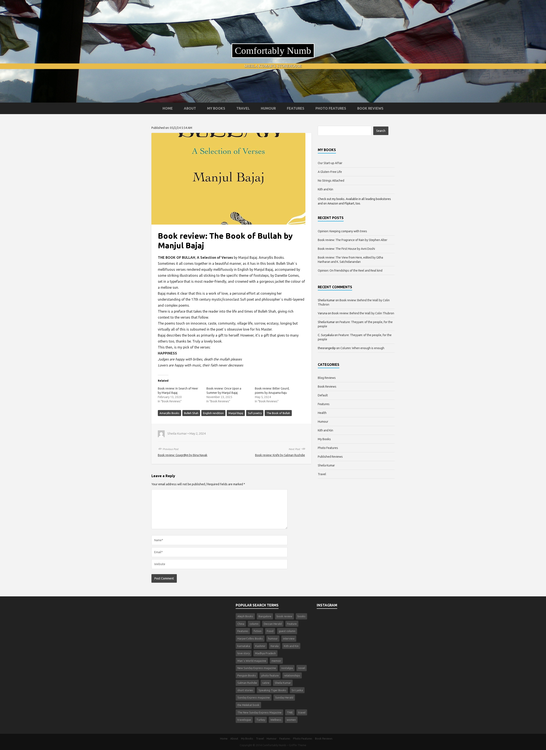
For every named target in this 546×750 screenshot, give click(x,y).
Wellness (275, 719)
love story (243, 653)
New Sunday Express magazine (256, 667)
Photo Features (330, 108)
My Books (216, 108)
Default (323, 395)
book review (284, 616)
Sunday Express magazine (253, 697)
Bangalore (264, 616)
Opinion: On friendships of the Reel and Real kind (350, 270)
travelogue (244, 719)
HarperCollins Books (250, 638)
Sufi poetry (255, 413)
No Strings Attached (331, 180)
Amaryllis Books (169, 413)
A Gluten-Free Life (330, 172)
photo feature (270, 675)
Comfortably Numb (273, 50)
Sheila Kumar (326, 465)
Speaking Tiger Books (272, 690)
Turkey (260, 719)
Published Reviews (330, 456)
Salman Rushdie (247, 682)
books (301, 616)
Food (270, 630)
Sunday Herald (284, 697)
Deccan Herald (273, 623)
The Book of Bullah (278, 413)
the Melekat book (248, 704)
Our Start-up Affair (330, 163)
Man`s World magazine (251, 660)
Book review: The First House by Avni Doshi (346, 248)
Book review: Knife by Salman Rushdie (280, 455)
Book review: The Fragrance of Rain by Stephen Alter (352, 240)
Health (322, 413)
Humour (268, 108)
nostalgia (287, 667)
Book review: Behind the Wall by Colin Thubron (363, 313)
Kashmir (260, 645)
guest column (287, 630)
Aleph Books (245, 616)
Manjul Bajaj (235, 413)
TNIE (290, 712)
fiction (257, 630)
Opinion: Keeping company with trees (342, 231)
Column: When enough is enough (362, 348)
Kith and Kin (325, 189)
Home (168, 108)
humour (273, 638)
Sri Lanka (297, 690)
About (190, 108)
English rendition (213, 413)
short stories (245, 690)
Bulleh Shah (191, 413)
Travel (243, 108)
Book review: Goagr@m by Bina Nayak (182, 455)
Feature (292, 623)
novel (301, 667)
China (240, 623)
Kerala (275, 645)
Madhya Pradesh (265, 653)
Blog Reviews (327, 377)
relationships (292, 675)
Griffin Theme (297, 745)
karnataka (243, 645)
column (254, 623)
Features (295, 108)
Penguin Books (246, 675)
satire (265, 682)
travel (301, 712)
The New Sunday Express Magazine (259, 712)
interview (289, 638)
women (291, 719)
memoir (276, 660)
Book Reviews (370, 108)
